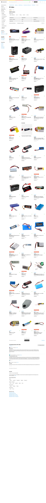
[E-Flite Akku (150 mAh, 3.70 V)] (27, 327)
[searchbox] (38, 21)
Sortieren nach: (11, 23)
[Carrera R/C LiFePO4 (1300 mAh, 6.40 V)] (27, 191)
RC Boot (2, 45)
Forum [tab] (13, 9)
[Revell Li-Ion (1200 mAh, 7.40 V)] (39, 210)
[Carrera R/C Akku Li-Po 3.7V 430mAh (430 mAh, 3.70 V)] (39, 171)
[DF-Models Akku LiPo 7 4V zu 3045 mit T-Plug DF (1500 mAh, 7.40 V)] (39, 73)
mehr (15, 375)
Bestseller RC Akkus (11, 392)
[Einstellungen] (32, 2)
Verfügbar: (18, 23)
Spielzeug (2, 6)
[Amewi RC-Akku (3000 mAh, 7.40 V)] (27, 92)
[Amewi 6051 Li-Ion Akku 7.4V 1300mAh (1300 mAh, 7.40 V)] (39, 230)
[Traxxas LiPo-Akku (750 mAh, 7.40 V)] (14, 111)
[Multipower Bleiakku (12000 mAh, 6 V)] (14, 191)
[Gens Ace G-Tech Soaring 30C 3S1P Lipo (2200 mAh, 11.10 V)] (14, 92)
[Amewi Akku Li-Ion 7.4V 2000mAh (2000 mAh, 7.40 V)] (27, 230)
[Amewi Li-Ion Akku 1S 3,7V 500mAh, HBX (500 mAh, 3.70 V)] (27, 34)
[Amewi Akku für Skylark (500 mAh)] (14, 268)
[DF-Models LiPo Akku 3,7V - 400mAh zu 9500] (14, 249)
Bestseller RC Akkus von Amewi (13, 394)
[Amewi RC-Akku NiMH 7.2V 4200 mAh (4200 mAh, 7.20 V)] (27, 249)
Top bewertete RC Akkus (12, 393)
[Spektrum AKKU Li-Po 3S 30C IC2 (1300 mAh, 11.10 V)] (27, 210)
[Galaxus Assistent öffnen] (39, 2)
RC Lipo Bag (3, 21)
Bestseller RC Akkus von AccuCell (13, 395)
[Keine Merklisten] (42, 2)
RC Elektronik (3, 11)
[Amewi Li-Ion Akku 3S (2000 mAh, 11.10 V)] (39, 152)
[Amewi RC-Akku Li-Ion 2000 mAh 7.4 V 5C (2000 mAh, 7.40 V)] (39, 288)
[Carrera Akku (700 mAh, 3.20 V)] (14, 132)
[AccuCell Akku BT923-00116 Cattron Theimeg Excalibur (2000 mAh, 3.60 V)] (27, 307)
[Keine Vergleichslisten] (40, 2)
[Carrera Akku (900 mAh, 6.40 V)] (27, 73)
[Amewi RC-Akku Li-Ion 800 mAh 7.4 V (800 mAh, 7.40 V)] (14, 288)
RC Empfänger (4, 14)
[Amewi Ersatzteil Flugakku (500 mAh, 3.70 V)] (39, 249)
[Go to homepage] (4, 1)
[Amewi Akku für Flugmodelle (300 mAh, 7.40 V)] (27, 111)
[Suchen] (10, 2)
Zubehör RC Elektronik (3, 28)
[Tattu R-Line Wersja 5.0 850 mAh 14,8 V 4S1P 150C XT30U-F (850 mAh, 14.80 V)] (39, 132)
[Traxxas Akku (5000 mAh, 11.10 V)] (14, 152)
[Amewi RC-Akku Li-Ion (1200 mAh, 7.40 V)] (14, 210)
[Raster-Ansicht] (42, 23)
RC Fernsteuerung (4, 16)
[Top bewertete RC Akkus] (27, 129)
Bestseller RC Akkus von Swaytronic (13, 396)
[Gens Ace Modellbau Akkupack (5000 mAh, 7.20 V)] (14, 34)
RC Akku (3, 13)
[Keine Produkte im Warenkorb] (44, 2)
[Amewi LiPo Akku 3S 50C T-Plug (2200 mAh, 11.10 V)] (39, 53)
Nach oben (43, 340)
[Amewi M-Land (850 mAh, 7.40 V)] (27, 53)
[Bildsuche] (29, 2)
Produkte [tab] (10, 9)
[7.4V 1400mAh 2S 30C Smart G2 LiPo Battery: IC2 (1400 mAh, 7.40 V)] (27, 171)
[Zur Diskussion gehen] (26, 350)
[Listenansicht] (44, 23)
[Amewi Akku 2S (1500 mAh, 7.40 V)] (14, 171)
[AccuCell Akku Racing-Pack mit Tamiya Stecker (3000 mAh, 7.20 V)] (14, 230)
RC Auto (2, 44)
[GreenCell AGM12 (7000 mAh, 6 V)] (39, 92)
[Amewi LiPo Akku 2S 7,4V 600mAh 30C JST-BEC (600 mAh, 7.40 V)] (39, 327)
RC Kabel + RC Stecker (3, 18)
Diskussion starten (41, 345)
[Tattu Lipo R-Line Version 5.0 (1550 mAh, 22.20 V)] (39, 34)
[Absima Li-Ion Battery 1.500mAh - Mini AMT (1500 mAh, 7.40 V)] (14, 307)
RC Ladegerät (3, 38)
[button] (19, 57)
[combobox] (14, 23)
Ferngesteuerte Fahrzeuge (3, 10)
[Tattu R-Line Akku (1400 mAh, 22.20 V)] (14, 327)
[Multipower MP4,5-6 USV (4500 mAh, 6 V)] (14, 53)
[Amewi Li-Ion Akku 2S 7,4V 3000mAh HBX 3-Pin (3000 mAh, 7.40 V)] (14, 73)
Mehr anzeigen (27, 340)
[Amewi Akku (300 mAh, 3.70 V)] (27, 268)
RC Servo (3, 24)
